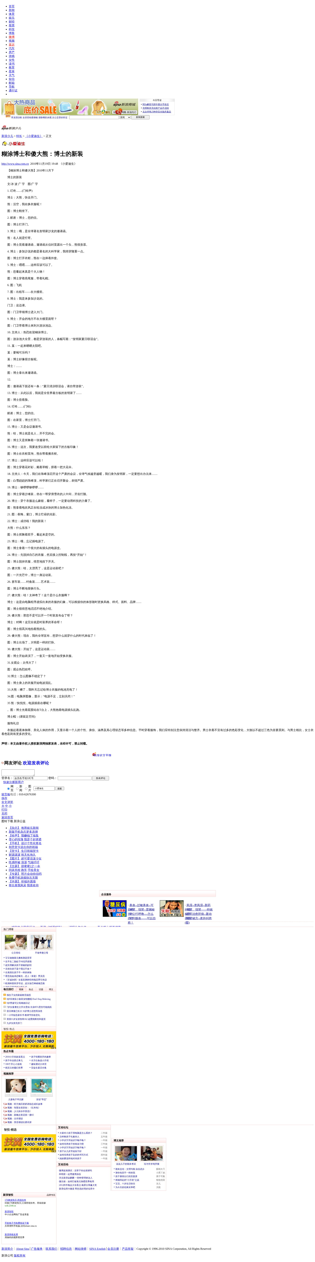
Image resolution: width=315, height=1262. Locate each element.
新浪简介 (7, 1248)
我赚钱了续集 (30, 835)
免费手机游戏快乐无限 (23, 877)
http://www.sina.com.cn (15, 163)
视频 (12, 40)
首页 (12, 6)
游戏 (12, 56)
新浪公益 (20, 821)
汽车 (12, 48)
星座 (12, 71)
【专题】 (14, 873)
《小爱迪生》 (34, 136)
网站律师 (80, 1248)
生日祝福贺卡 (30, 850)
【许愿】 (14, 881)
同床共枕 (14, 870)
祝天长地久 (28, 854)
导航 (12, 86)
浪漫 (24, 862)
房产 (12, 52)
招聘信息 (66, 1248)
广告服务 (37, 1248)
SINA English (97, 1248)
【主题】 (14, 866)
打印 (4, 809)
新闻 (12, 10)
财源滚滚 (14, 854)
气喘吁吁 (33, 862)
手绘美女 (33, 870)
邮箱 (12, 82)
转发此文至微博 (102, 755)
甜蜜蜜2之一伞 (30, 866)
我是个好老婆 (33, 839)
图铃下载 (7, 821)
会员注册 (113, 1248)
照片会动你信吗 (31, 873)
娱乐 (12, 17)
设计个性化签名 (31, 843)
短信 (12, 79)
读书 (12, 63)
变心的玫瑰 (16, 839)
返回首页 (7, 817)
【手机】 (14, 843)
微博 (12, 36)
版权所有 (20, 1255)
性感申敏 (14, 862)
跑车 (24, 870)
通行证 (13, 90)
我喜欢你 (33, 885)
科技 (12, 29)
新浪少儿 (7, 136)
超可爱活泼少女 (31, 858)
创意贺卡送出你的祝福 (23, 847)
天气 (12, 75)
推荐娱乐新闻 (30, 827)
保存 (4, 798)
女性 (12, 59)
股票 (12, 25)
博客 (12, 33)
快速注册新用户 (13, 782)
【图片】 (14, 858)
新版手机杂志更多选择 (23, 831)
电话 (13, 794)
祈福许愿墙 (28, 881)
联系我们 (51, 1248)
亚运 (12, 44)
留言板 (5, 794)
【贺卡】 (14, 850)
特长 (19, 136)
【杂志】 (14, 827)
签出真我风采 (17, 885)
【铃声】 (14, 835)
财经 (12, 21)
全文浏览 (7, 802)
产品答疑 (128, 1248)
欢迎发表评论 (36, 763)
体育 (12, 13)
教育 (12, 67)
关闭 (4, 813)
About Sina (22, 1248)
